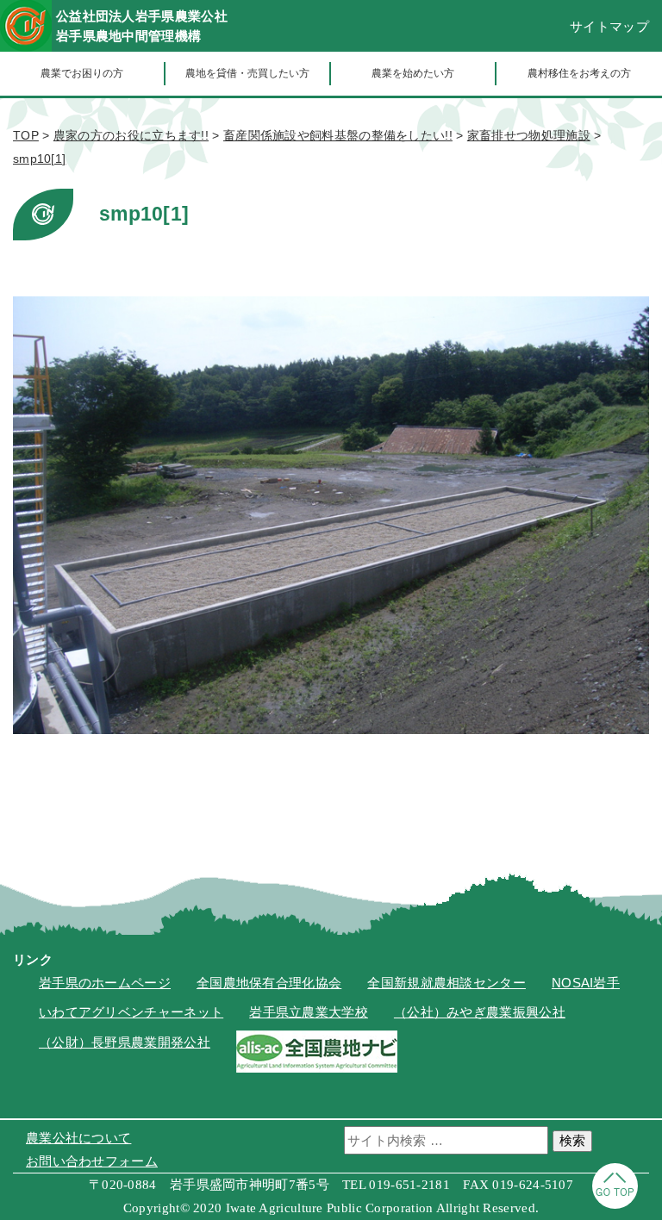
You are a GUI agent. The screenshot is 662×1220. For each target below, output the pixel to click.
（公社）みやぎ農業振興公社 (479, 1012)
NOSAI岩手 (586, 982)
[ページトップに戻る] (615, 1204)
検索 (572, 1140)
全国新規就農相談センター (446, 982)
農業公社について (78, 1137)
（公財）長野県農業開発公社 (124, 1042)
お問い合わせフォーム (92, 1161)
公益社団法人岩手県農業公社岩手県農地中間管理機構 (142, 26)
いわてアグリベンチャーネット (131, 1012)
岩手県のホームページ (105, 982)
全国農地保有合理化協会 (269, 982)
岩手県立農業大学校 (308, 1012)
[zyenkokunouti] (316, 1068)
